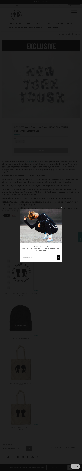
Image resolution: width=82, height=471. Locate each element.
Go (58, 257)
